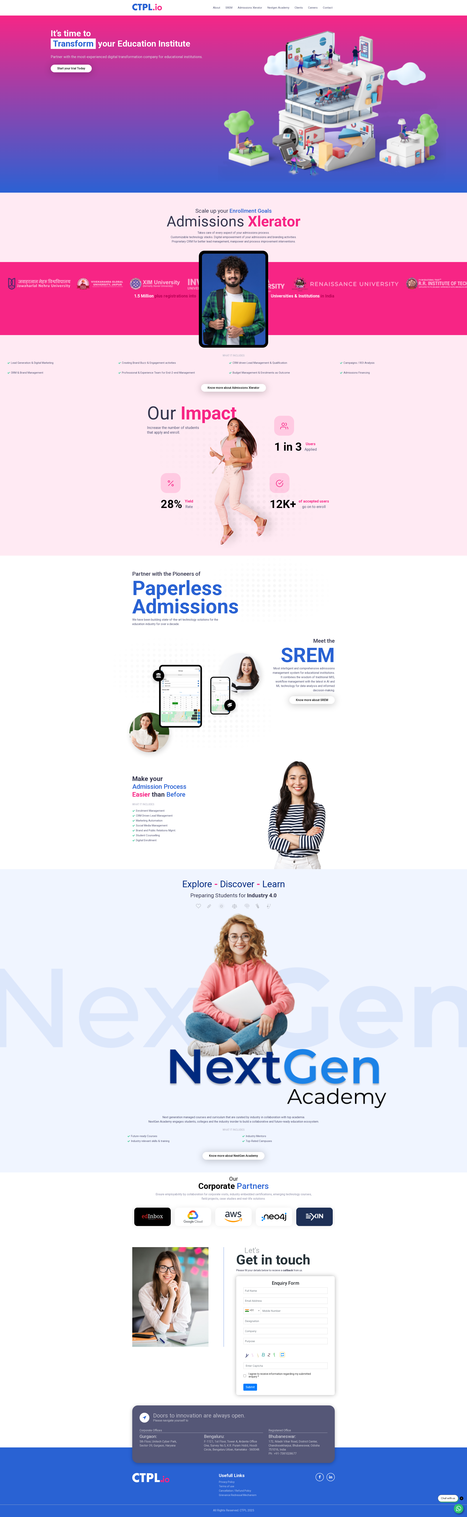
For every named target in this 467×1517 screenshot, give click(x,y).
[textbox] (252, 1310)
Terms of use (226, 1486)
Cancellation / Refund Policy (235, 1490)
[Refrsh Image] (282, 1354)
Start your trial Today (71, 68)
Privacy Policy (227, 1481)
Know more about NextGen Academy (233, 1155)
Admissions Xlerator (250, 7)
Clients (299, 7)
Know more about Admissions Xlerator (233, 387)
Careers (313, 7)
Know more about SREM (312, 700)
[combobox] (252, 1311)
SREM (228, 7)
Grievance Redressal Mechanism (237, 1495)
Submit (250, 1387)
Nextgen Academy (278, 7)
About (216, 7)
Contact (328, 7)
